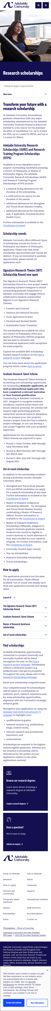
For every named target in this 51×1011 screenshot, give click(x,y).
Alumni (6, 908)
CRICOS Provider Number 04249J (30, 935)
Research (7, 879)
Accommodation (34, 914)
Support (31, 891)
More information (37, 1002)
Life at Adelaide (34, 874)
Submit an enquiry (14, 844)
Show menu (7, 94)
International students (37, 899)
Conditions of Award (14, 225)
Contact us (32, 919)
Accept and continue (14, 1002)
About (30, 879)
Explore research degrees (16, 803)
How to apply (34, 366)
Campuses (32, 885)
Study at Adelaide (11, 874)
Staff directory (34, 908)
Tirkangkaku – (18, 928)
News (5, 919)
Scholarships (9, 914)
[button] (47, 970)
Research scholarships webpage (20, 677)
